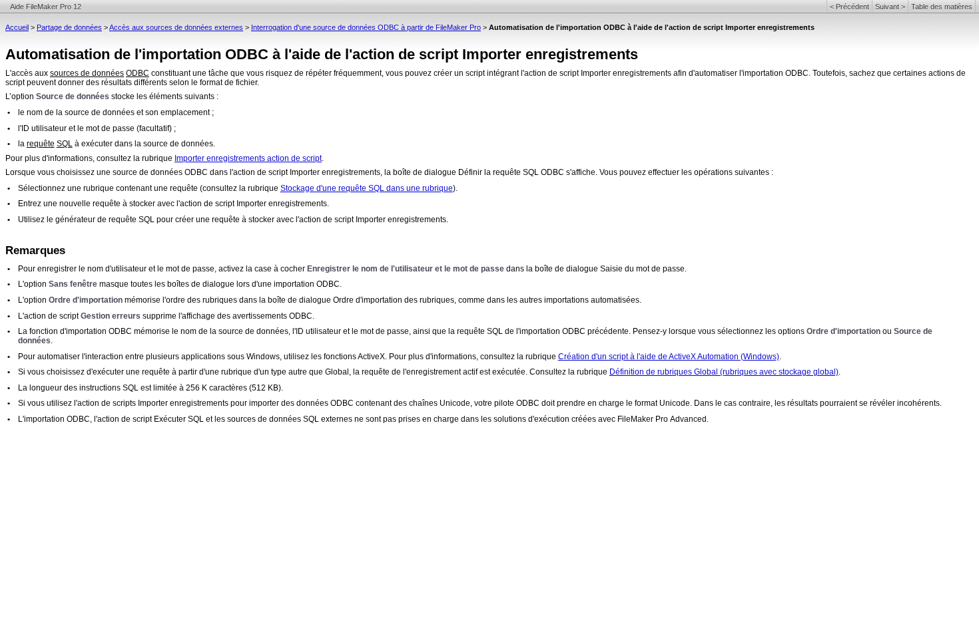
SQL (65, 143)
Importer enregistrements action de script (248, 158)
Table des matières (941, 7)
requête (41, 143)
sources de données (87, 73)
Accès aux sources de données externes (176, 27)
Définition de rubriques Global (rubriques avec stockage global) (723, 372)
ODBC (137, 73)
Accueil (17, 27)
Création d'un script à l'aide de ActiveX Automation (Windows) (668, 356)
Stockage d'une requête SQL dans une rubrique (366, 188)
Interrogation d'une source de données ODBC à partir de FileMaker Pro (366, 27)
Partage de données (69, 27)
